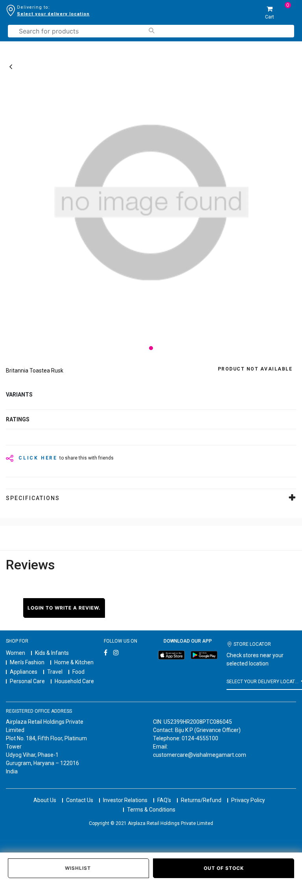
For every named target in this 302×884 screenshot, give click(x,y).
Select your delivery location (53, 14)
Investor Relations (125, 800)
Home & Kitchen (74, 662)
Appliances (23, 672)
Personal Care (27, 681)
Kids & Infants (52, 653)
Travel (55, 672)
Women (15, 653)
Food (78, 672)
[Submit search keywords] (151, 30)
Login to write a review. (64, 608)
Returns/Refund (201, 800)
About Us (44, 800)
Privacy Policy (248, 800)
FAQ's (164, 800)
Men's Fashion (27, 662)
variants (19, 394)
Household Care (74, 681)
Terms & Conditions (151, 809)
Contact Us (79, 800)
